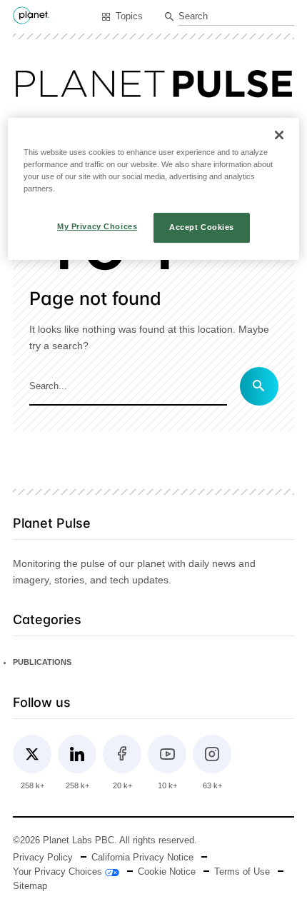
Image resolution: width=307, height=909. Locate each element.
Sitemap (30, 886)
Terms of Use (242, 872)
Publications (42, 662)
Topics (129, 16)
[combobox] (236, 17)
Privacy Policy (43, 858)
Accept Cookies (201, 227)
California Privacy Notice (142, 858)
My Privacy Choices (97, 226)
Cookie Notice (167, 872)
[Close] (279, 135)
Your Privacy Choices (59, 872)
